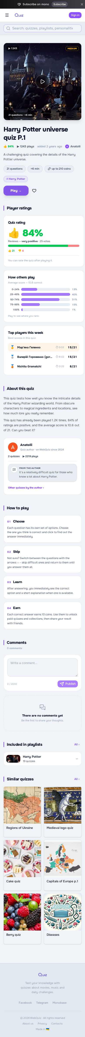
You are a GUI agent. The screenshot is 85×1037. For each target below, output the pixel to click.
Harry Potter (15, 179)
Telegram (42, 1003)
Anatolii (73, 146)
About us (27, 1023)
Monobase (59, 1003)
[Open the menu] (6, 15)
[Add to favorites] (34, 190)
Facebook (25, 1003)
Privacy (42, 1023)
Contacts (57, 1023)
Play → (16, 190)
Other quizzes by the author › (26, 487)
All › (76, 744)
